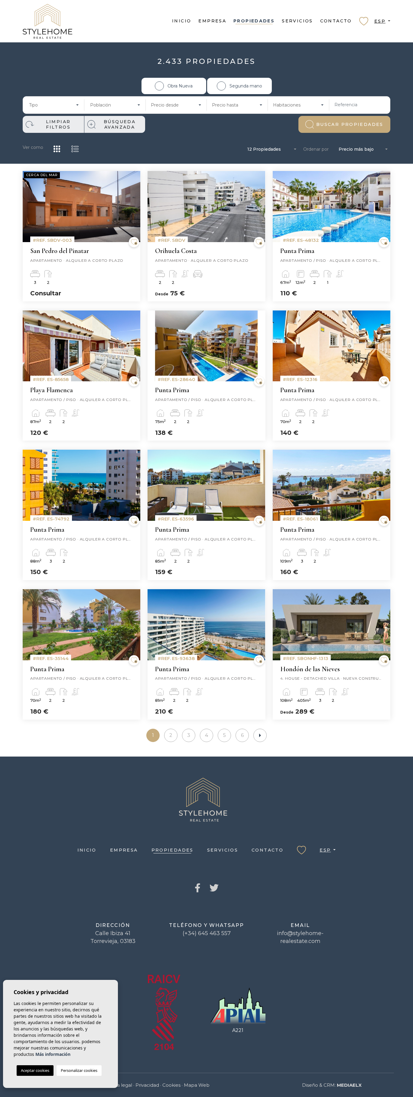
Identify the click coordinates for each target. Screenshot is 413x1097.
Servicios (297, 21)
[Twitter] (214, 888)
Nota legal (120, 1085)
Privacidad (147, 1085)
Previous (29, 209)
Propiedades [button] (254, 21)
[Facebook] (197, 888)
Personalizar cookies (79, 1070)
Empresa (212, 21)
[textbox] (52, 105)
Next (134, 209)
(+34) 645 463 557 (207, 933)
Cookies (171, 1085)
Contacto (336, 21)
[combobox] (53, 105)
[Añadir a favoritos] (134, 242)
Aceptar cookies (35, 1070)
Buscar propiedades (349, 124)
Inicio (181, 21)
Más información (52, 1054)
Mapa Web (197, 1085)
